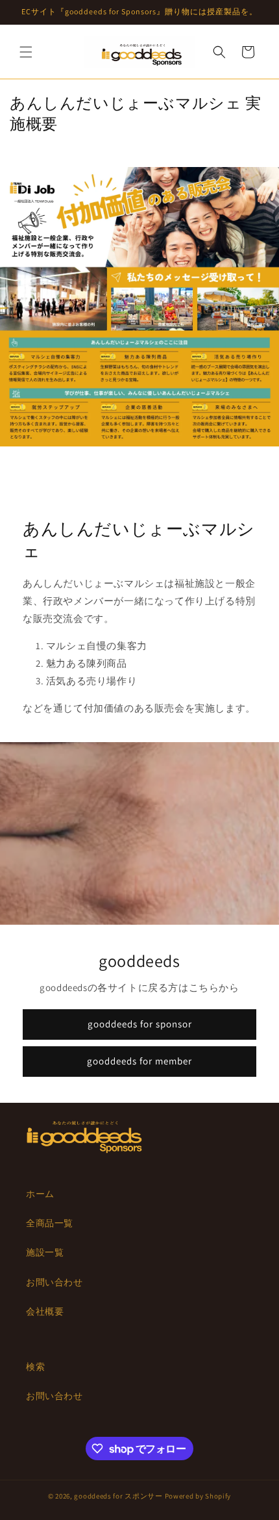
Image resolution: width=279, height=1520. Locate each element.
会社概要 (45, 1311)
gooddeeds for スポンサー (118, 1496)
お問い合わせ (54, 1282)
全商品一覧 (49, 1223)
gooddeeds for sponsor (140, 1024)
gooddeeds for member (139, 1061)
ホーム (40, 1194)
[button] (26, 52)
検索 (35, 1366)
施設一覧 (45, 1252)
